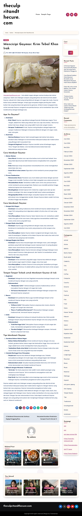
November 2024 (69, 211)
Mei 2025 (67, 185)
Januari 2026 (68, 156)
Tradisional (67, 401)
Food (65, 304)
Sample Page (46, 14)
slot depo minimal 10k (70, 434)
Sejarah (66, 380)
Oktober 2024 (68, 215)
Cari (65, 42)
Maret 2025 (67, 194)
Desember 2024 (69, 207)
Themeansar (54, 513)
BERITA (9, 453)
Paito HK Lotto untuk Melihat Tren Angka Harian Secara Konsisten (70, 89)
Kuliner (6, 40)
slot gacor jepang (69, 384)
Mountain (67, 359)
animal (66, 240)
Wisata (66, 410)
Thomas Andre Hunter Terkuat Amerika (68, 97)
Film (65, 299)
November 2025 (69, 160)
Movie (65, 363)
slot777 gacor (68, 449)
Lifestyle (66, 350)
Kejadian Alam (68, 333)
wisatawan (67, 414)
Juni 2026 (67, 143)
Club (65, 270)
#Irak (30, 52)
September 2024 (69, 219)
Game (65, 308)
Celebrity (67, 261)
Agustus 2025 (68, 173)
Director (66, 287)
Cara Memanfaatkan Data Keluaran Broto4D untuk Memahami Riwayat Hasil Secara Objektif (70, 79)
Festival (66, 295)
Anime (66, 244)
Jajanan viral (68, 329)
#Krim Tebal (36, 52)
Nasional (66, 372)
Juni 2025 (67, 181)
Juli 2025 (67, 177)
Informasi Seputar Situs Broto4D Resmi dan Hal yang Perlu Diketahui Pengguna (70, 68)
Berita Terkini (68, 253)
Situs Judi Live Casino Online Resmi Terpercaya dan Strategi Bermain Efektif (70, 107)
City (65, 265)
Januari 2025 (68, 202)
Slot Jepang (67, 388)
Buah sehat (67, 257)
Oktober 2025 (68, 164)
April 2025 (67, 190)
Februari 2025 (68, 198)
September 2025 (69, 168)
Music (65, 367)
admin (10, 52)
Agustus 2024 (68, 224)
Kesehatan (67, 338)
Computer (67, 278)
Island (66, 325)
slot (65, 426)
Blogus (46, 513)
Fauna (66, 291)
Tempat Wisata (68, 393)
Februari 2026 (68, 151)
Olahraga (67, 376)
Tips (65, 397)
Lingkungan (67, 355)
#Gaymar (25, 52)
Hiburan (66, 316)
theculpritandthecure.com (11, 95)
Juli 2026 (67, 139)
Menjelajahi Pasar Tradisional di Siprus (49, 457)
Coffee (66, 274)
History (66, 321)
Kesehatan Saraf (69, 342)
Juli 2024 (67, 228)
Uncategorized (68, 405)
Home (38, 14)
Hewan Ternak (68, 312)
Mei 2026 (67, 147)
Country (66, 282)
